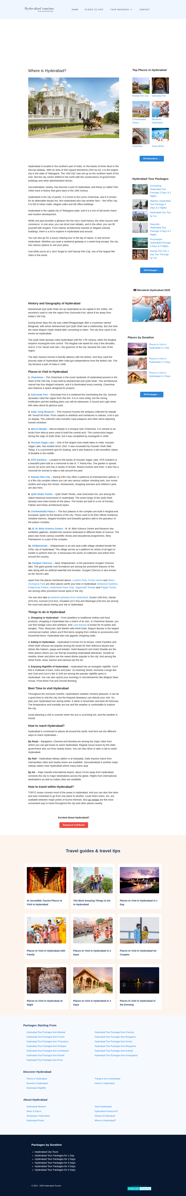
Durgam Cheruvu (42, 563)
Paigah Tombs (108, 587)
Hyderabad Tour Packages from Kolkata (114, 1051)
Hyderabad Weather (36, 1106)
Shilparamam (40, 545)
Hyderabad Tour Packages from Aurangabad (116, 1055)
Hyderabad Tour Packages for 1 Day (54, 1155)
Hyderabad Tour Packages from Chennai (114, 1032)
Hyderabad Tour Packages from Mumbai (46, 1032)
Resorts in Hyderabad (37, 1083)
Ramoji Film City (40, 477)
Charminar (37, 377)
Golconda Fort (39, 394)
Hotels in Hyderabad (105, 1083)
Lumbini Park (79, 580)
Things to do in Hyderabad (107, 1079)
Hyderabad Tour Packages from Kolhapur (46, 1046)
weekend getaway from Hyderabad (69, 597)
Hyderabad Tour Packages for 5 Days (55, 1169)
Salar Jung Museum (42, 411)
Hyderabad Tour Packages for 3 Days (55, 1162)
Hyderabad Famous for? (106, 1111)
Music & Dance (34, 1111)
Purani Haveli (95, 580)
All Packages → (152, 270)
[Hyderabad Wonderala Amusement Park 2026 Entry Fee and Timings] (151, 308)
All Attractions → (151, 158)
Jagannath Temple (85, 587)
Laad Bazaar (80, 625)
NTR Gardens (39, 459)
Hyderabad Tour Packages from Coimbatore (48, 1051)
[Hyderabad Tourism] (38, 9)
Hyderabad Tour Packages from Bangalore (115, 1037)
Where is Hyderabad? (105, 1120)
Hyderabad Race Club (62, 587)
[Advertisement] (93, 39)
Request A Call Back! (74, 825)
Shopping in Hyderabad (38, 1116)
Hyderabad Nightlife (36, 1088)
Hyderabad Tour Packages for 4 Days (55, 1166)
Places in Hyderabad (37, 1079)
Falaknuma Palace (38, 587)
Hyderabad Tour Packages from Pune (45, 1060)
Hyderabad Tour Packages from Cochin (46, 1037)
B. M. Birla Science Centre (47, 528)
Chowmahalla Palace (43, 511)
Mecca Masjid (39, 429)
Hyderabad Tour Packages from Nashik (45, 1055)
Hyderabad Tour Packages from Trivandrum (47, 1041)
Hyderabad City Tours (46, 1152)
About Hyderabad (103, 1106)
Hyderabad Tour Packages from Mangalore (115, 1046)
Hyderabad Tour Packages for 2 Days (55, 1159)
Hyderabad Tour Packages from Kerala (113, 1041)
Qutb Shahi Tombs (42, 494)
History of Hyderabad (105, 1116)
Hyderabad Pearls (35, 1120)
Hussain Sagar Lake (42, 442)
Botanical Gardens (107, 584)
